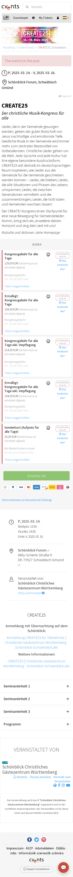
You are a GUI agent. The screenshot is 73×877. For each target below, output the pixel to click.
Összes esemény (40, 777)
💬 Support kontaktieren (36, 869)
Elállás (60, 848)
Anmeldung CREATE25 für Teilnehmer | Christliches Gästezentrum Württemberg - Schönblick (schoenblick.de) (36, 642)
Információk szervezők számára (41, 853)
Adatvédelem (44, 848)
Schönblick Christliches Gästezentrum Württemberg (29, 769)
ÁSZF (29, 848)
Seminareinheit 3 (17, 711)
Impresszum (15, 848)
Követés (21, 777)
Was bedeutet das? (62, 265)
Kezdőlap (9, 47)
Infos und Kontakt (30, 593)
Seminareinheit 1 (17, 686)
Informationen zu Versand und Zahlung (27, 500)
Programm (12, 724)
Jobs (13, 853)
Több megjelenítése (17, 286)
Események (26, 47)
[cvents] (10, 6)
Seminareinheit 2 (17, 698)
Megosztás (66, 96)
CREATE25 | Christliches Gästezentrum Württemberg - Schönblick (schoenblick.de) (36, 663)
